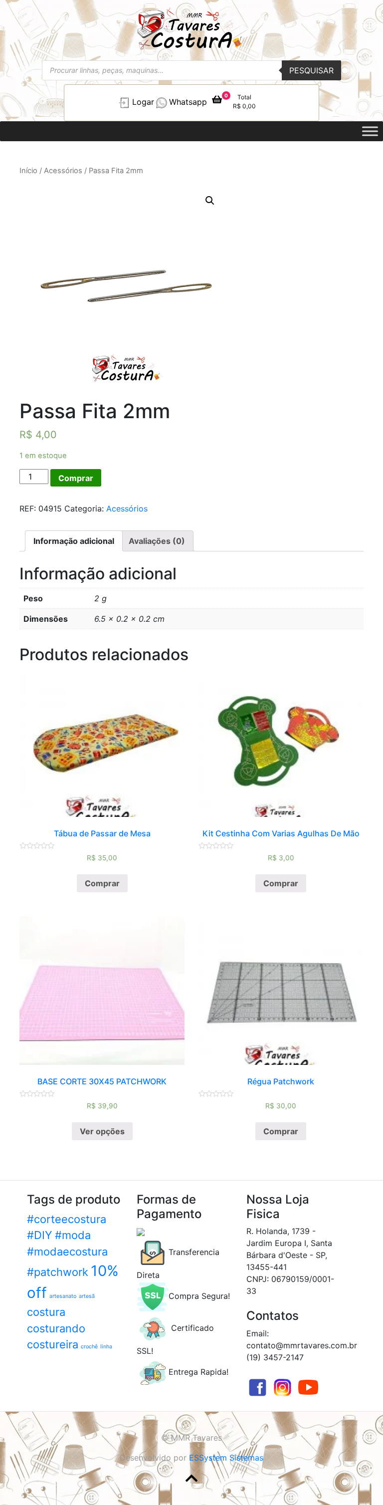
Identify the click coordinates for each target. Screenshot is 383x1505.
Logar (143, 102)
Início (28, 170)
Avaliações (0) (157, 541)
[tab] (74, 540)
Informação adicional (73, 541)
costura (46, 1311)
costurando (56, 1328)
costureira (52, 1344)
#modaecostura (67, 1251)
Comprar (75, 478)
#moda (73, 1235)
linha (106, 1346)
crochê (89, 1346)
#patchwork (57, 1271)
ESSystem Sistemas (226, 1458)
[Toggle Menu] (370, 131)
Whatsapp (188, 102)
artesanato (62, 1296)
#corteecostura (66, 1219)
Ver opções (102, 1131)
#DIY (39, 1235)
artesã (87, 1296)
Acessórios (63, 170)
